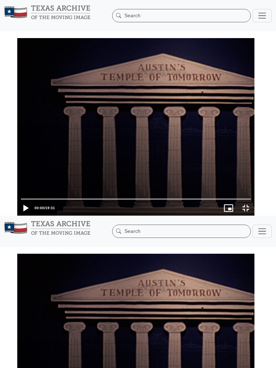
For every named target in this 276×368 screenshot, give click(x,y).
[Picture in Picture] (250, 359)
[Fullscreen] (267, 359)
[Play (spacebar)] (8, 359)
